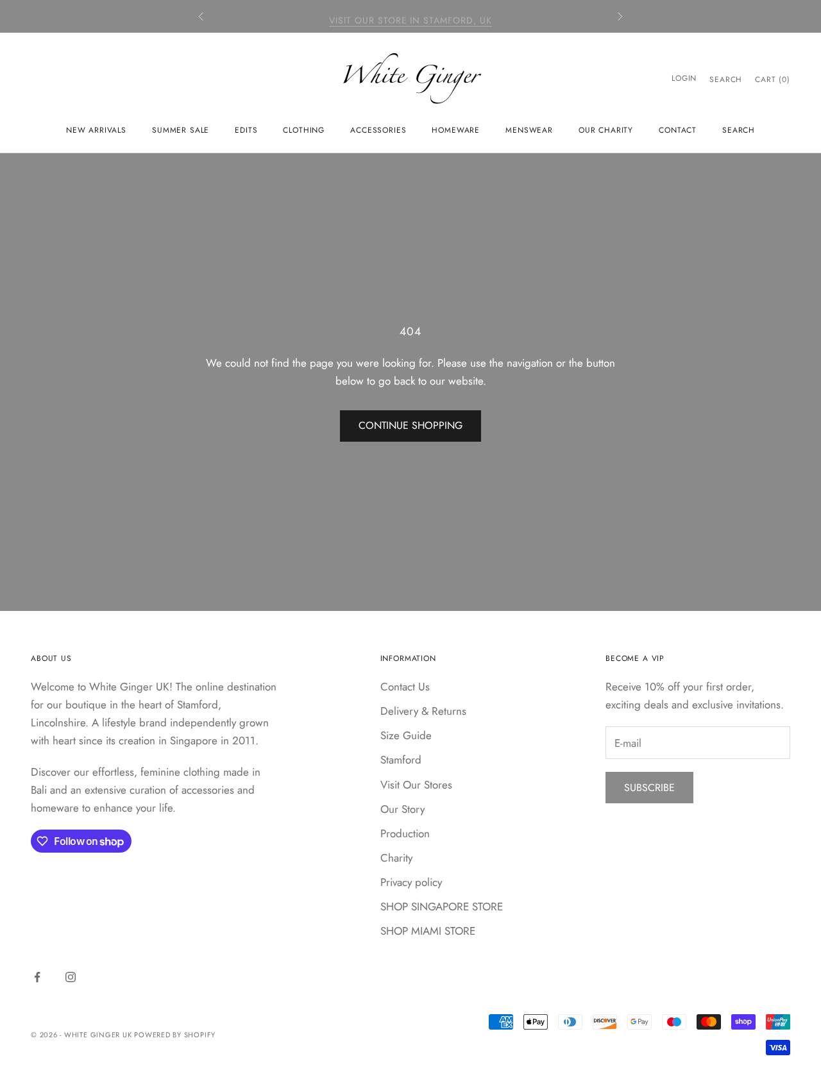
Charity (396, 857)
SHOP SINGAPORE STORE (441, 906)
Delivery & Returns (423, 711)
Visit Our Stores (416, 784)
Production (405, 833)
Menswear (529, 130)
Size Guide (406, 735)
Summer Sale (180, 130)
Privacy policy (411, 882)
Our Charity (606, 130)
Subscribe (649, 787)
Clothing (304, 130)
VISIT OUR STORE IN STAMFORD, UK (410, 16)
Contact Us (405, 686)
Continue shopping (410, 425)
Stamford (400, 759)
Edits (246, 130)
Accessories (378, 130)
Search (738, 130)
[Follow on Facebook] (37, 977)
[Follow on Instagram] (70, 977)
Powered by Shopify (175, 1035)
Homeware (456, 130)
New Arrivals (96, 130)
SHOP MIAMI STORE (427, 931)
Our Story (402, 809)
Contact (678, 130)
